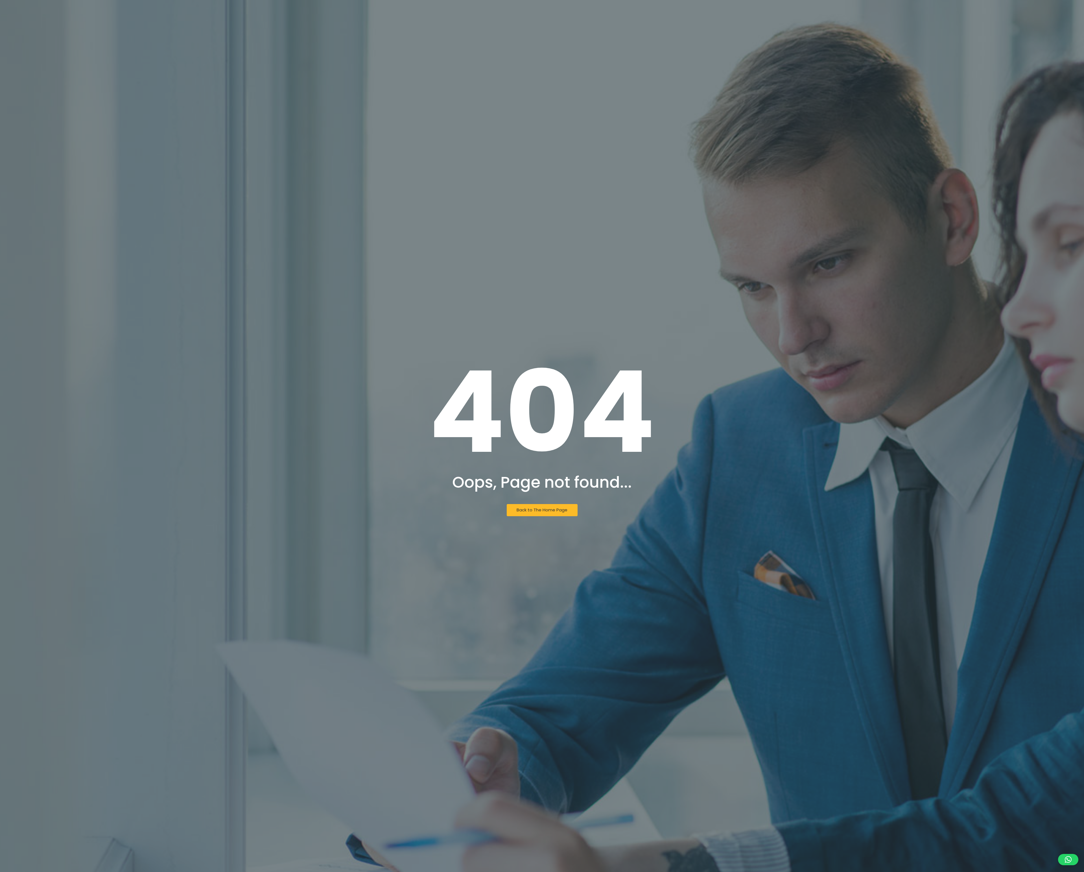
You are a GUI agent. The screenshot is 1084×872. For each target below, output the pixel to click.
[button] (1068, 859)
